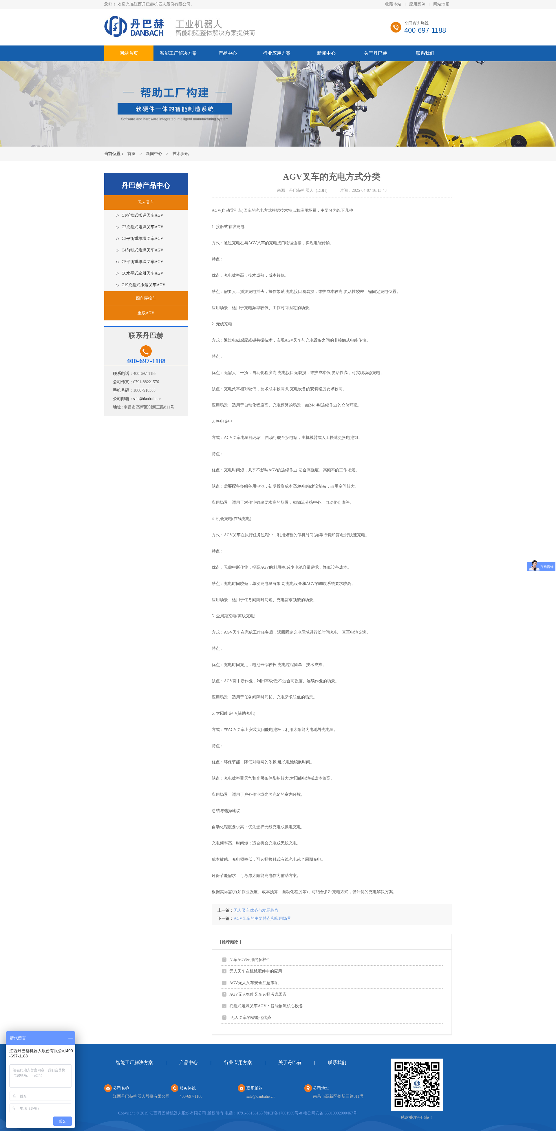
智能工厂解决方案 (178, 53)
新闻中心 (326, 53)
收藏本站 (393, 4)
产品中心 (227, 53)
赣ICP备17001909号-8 (283, 1113)
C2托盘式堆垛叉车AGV (142, 227)
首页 (131, 154)
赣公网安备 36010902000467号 (330, 1113)
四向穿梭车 (146, 298)
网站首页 (129, 53)
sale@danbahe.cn (147, 399)
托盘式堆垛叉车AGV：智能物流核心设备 (266, 1006)
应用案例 (417, 4)
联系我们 (425, 53)
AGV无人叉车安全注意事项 (254, 983)
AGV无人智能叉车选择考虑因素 (258, 994)
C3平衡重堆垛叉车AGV (142, 238)
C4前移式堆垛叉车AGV (142, 250)
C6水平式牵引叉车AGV (142, 273)
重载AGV (146, 313)
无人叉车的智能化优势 (250, 1017)
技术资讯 (181, 154)
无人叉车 (146, 202)
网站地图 (441, 4)
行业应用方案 (277, 53)
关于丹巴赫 (375, 53)
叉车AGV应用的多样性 (249, 959)
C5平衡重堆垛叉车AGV (142, 262)
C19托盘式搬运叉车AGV (143, 285)
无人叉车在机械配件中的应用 (255, 971)
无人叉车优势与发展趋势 (256, 910)
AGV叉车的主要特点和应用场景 (262, 918)
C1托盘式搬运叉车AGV (142, 215)
